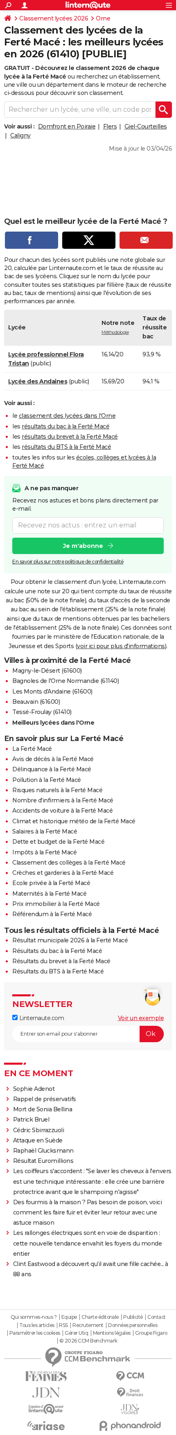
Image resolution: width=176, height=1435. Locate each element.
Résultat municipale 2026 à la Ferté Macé (70, 940)
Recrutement (88, 1325)
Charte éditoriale (100, 1317)
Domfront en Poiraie (67, 126)
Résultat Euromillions (43, 1161)
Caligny (20, 135)
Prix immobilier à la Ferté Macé (56, 904)
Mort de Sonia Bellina (42, 1109)
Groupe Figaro (151, 1333)
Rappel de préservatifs (44, 1099)
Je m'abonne (83, 546)
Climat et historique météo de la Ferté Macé (73, 821)
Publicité (133, 1317)
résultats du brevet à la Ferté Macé (70, 436)
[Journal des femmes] (46, 1376)
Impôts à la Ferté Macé (44, 852)
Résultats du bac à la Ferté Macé (57, 951)
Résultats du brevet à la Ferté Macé (61, 961)
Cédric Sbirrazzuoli (38, 1130)
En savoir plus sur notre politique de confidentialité (68, 562)
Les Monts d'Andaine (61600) (52, 691)
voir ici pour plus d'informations (121, 646)
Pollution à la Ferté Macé (46, 780)
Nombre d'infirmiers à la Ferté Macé (62, 800)
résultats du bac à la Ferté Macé (65, 426)
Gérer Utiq (76, 1333)
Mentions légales (112, 1333)
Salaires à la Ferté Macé (44, 831)
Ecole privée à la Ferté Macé (51, 883)
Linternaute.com (41, 1018)
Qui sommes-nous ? (34, 1317)
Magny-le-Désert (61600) (47, 670)
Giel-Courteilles (145, 126)
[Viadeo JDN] (130, 1409)
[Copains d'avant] (46, 1409)
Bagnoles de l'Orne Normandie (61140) (65, 681)
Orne (103, 18)
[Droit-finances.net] (130, 1393)
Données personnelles (132, 1325)
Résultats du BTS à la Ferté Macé (58, 971)
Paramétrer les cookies (34, 1333)
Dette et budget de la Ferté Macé (58, 841)
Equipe (69, 1317)
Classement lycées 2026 (53, 18)
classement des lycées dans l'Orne (67, 415)
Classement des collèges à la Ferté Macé (69, 862)
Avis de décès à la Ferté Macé (53, 759)
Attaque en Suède (38, 1140)
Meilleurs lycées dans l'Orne (53, 722)
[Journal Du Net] (46, 1393)
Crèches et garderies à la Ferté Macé (62, 872)
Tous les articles (36, 1325)
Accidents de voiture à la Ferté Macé (62, 810)
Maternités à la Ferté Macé (49, 893)
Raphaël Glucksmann (43, 1150)
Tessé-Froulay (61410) (42, 712)
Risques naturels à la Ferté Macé (57, 790)
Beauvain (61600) (36, 701)
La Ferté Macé (32, 748)
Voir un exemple (141, 1018)
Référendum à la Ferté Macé (52, 914)
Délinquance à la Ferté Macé (51, 769)
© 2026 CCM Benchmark (88, 1341)
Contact (156, 1317)
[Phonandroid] (130, 1426)
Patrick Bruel (31, 1119)
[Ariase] (46, 1425)
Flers (110, 126)
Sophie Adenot (34, 1089)
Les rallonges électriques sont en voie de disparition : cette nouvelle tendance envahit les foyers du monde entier (87, 1243)
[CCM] (130, 1376)
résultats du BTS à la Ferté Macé (66, 447)
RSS (63, 1325)
